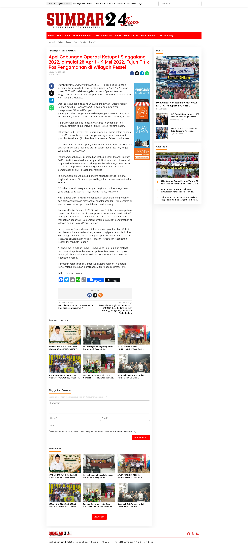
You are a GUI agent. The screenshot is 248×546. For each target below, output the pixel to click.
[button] (199, 3)
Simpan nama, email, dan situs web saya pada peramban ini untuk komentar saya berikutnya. (94, 431)
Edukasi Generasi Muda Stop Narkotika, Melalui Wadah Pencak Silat (99, 376)
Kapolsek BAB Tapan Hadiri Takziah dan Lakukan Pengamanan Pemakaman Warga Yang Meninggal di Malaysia (134, 376)
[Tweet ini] (137, 73)
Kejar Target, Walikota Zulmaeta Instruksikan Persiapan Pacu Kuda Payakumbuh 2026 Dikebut (177, 190)
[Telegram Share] (142, 73)
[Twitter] (95, 295)
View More (99, 516)
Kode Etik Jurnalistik (124, 542)
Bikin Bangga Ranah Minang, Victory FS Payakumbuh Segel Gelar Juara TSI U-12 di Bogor (180, 182)
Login (150, 542)
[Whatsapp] (147, 73)
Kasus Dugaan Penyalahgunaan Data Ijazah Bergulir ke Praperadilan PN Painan (98, 347)
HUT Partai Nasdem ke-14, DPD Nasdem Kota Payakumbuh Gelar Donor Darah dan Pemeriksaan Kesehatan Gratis (184, 115)
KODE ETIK (106, 542)
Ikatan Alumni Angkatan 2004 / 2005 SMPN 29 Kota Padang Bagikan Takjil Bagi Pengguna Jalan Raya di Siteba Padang (115, 307)
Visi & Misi (140, 542)
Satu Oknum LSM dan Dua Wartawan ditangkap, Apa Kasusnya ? (75, 305)
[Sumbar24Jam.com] (124, 20)
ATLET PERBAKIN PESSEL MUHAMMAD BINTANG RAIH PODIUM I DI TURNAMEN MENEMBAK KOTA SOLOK (130, 347)
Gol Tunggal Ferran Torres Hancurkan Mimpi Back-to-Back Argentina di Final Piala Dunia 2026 (179, 198)
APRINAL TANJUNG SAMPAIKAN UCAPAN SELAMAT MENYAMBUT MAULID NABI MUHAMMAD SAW (63, 347)
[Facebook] (89, 295)
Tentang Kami (81, 542)
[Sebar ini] (132, 73)
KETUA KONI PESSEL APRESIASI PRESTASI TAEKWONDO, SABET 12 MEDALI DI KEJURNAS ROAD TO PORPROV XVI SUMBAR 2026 (64, 376)
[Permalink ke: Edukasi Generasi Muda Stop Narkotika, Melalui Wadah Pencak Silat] (99, 363)
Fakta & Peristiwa (55, 74)
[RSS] (100, 295)
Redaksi (94, 542)
